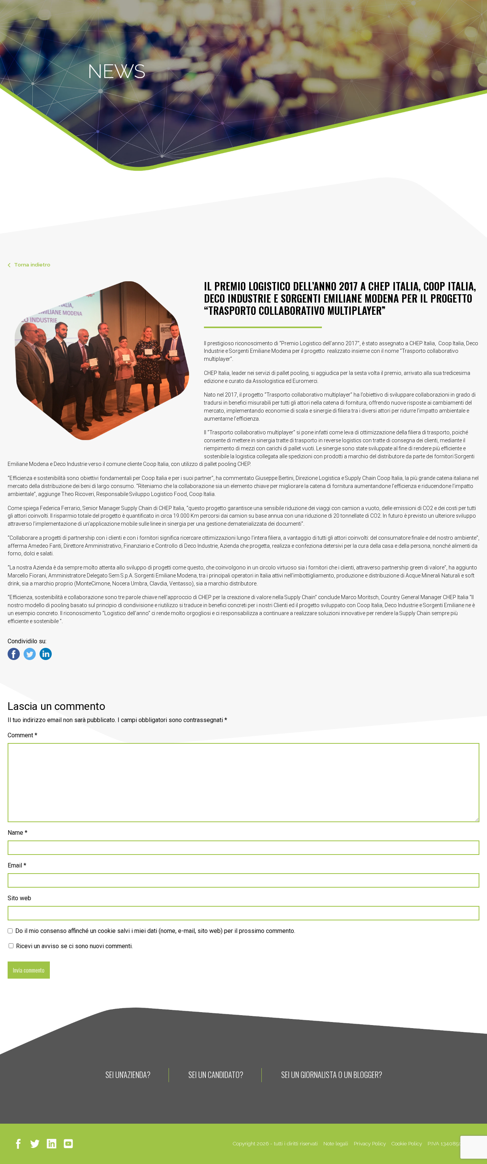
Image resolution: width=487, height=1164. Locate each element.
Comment (22, 735)
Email (17, 865)
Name (17, 832)
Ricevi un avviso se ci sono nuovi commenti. (73, 946)
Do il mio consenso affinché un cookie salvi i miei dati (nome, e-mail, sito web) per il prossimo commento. (155, 930)
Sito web (19, 898)
